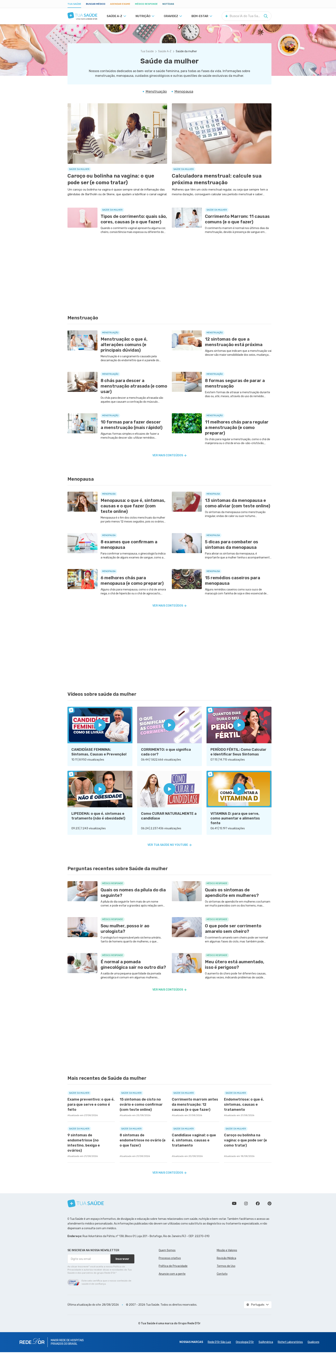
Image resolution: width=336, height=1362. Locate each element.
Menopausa (183, 91)
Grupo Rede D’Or (189, 1323)
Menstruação (156, 91)
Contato (222, 1274)
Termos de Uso (226, 1266)
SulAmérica (266, 1342)
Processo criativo (170, 1258)
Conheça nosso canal (234, 1203)
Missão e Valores (227, 1250)
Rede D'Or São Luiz (219, 1342)
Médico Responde (146, 4)
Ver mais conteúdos (167, 455)
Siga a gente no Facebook (258, 1203)
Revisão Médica (226, 1258)
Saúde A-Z (164, 51)
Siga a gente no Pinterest (269, 1203)
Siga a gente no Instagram (246, 1203)
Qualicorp (313, 1342)
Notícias (168, 4)
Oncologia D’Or (245, 1342)
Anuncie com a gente (172, 1274)
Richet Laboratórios (290, 1342)
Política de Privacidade (173, 1266)
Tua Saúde (74, 4)
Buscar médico (95, 4)
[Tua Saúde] (82, 15)
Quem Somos (167, 1250)
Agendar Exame (120, 4)
